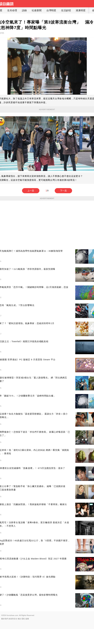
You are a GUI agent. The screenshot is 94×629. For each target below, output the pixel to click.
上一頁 (30, 190)
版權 (27, 619)
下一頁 (63, 190)
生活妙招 (66, 10)
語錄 (24, 10)
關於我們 (4, 619)
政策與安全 (13, 619)
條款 (19, 619)
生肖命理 (12, 10)
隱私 (23, 619)
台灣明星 (51, 10)
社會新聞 (36, 10)
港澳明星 (81, 10)
